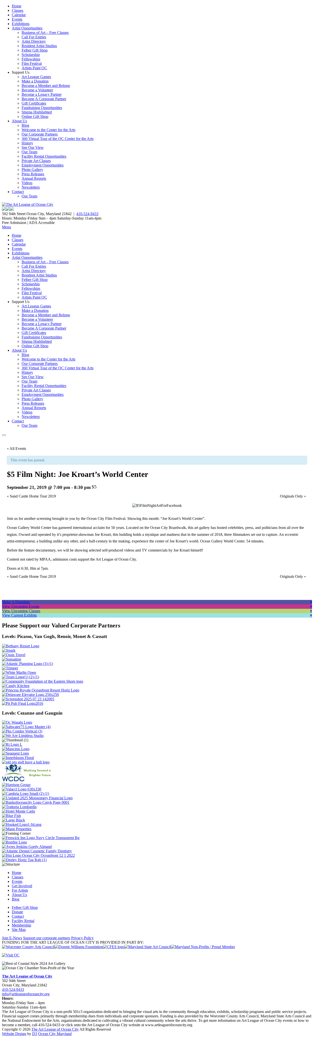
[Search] (4, 435)
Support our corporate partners (46, 938)
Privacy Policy (82, 938)
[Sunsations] (11, 659)
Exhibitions (20, 24)
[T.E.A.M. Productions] (20, 677)
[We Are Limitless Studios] (23, 736)
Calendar (19, 15)
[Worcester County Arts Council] (28, 947)
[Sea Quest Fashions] (15, 753)
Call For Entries (34, 37)
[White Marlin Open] (19, 672)
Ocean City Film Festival (106, 518)
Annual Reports (34, 178)
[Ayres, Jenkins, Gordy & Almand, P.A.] (27, 846)
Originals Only (293, 496)
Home (16, 6)
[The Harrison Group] (16, 785)
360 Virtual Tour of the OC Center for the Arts (57, 139)
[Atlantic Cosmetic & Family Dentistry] (37, 851)
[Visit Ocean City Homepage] (11, 955)
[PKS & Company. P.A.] (22, 731)
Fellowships (31, 59)
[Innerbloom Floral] (18, 758)
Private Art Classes (36, 161)
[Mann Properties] (16, 829)
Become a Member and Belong (46, 85)
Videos (27, 183)
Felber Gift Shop (35, 50)
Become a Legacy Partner (42, 94)
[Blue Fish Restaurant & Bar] (11, 816)
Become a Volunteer (37, 90)
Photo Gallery (32, 169)
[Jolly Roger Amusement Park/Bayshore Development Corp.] (8, 650)
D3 (34, 1034)
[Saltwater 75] (26, 727)
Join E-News (12, 938)
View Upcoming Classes (21, 611)
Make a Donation (35, 81)
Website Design (14, 1034)
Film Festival (32, 63)
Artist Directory (34, 41)
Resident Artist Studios (39, 46)
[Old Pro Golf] (26, 762)
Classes (17, 10)
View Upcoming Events (20, 606)
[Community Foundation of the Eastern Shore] (42, 681)
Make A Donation (16, 602)
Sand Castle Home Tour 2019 (31, 496)
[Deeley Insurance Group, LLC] (24, 860)
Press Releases (33, 174)
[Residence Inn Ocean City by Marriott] (12, 744)
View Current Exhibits (19, 615)
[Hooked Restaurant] (21, 824)
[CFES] (113, 947)
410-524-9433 (87, 214)
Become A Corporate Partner (44, 99)
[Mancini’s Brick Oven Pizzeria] (15, 749)
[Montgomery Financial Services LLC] (37, 798)
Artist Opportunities (27, 28)
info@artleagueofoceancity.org (26, 994)
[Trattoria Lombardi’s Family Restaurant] (19, 807)
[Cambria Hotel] (25, 793)
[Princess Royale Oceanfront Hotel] (40, 690)
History (27, 143)
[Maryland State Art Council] (147, 947)
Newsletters (31, 187)
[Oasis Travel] (13, 655)
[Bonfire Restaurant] (14, 842)
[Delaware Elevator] (30, 694)
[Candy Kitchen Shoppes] (15, 686)
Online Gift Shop (35, 116)
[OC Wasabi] (17, 722)
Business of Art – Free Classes (45, 32)
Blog (25, 125)
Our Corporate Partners (40, 134)
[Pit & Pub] (22, 703)
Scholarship (31, 55)
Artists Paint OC (34, 68)
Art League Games (36, 77)
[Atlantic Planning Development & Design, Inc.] (27, 664)
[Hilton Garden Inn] (38, 855)
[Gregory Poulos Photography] (13, 820)
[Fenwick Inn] (40, 838)
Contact (18, 192)
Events (17, 19)
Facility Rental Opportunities (44, 156)
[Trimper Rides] (10, 668)
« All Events (16, 448)
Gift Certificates (34, 103)
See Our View (33, 147)
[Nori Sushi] (28, 699)
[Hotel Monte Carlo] (18, 811)
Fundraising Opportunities (42, 108)
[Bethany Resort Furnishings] (20, 646)
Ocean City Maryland (55, 1034)
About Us (19, 121)
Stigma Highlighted (37, 112)
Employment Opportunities (43, 165)
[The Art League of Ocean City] (27, 204)
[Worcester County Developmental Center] (27, 780)
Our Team (29, 152)
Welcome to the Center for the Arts (48, 130)
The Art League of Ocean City (27, 976)
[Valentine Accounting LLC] (21, 789)
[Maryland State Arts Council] (78, 947)
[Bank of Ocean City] (35, 802)
